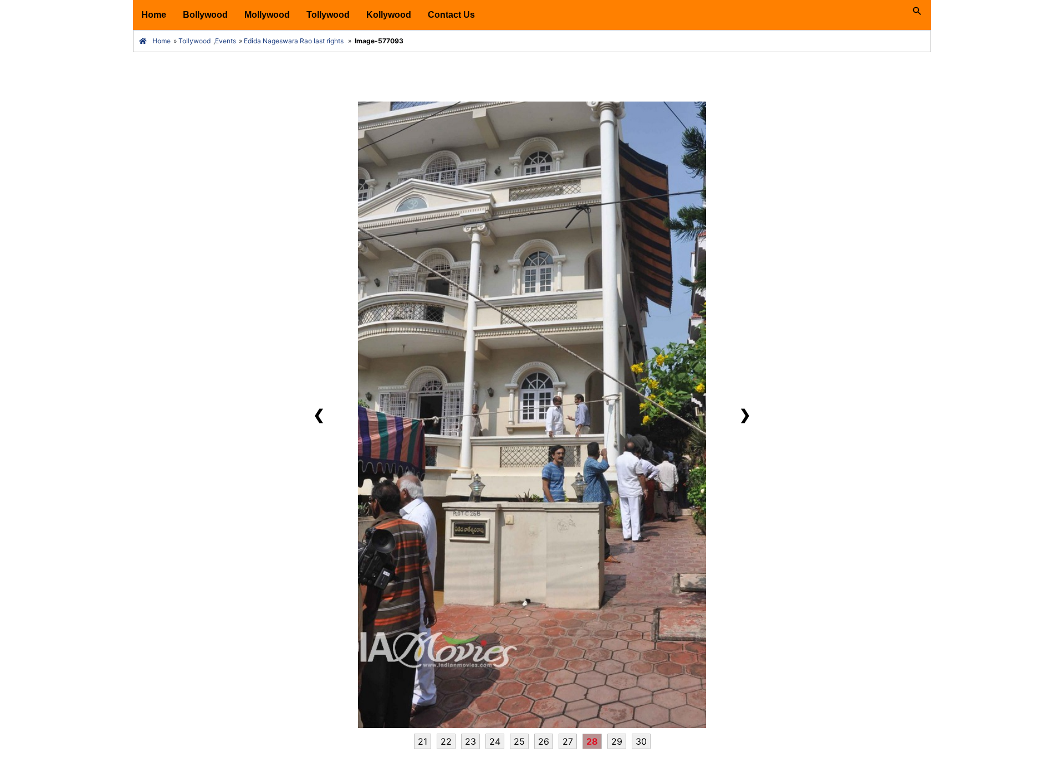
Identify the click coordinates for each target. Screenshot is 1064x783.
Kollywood (388, 14)
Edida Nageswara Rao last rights (294, 41)
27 (567, 741)
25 (519, 741)
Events (225, 41)
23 (470, 741)
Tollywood (328, 14)
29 (616, 741)
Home (153, 14)
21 (422, 741)
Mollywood (267, 14)
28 (592, 741)
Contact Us (451, 14)
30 (641, 741)
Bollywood (205, 14)
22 (446, 741)
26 (543, 741)
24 (494, 741)
